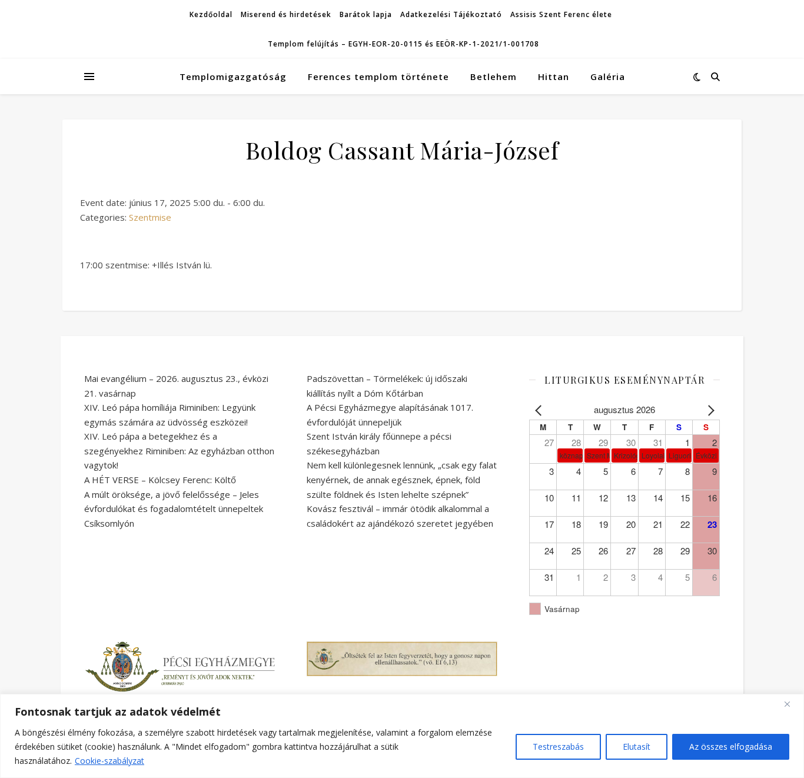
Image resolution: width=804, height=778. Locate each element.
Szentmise (150, 217)
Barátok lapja (366, 14)
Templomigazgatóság (233, 76)
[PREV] (540, 410)
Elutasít (636, 746)
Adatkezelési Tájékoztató (451, 14)
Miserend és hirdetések (286, 14)
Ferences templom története (378, 76)
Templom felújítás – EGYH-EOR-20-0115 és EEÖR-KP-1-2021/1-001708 (403, 44)
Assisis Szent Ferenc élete (561, 14)
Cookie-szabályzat (109, 760)
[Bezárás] (792, 704)
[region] (402, 736)
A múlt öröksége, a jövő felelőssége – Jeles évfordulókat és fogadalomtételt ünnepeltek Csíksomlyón (173, 508)
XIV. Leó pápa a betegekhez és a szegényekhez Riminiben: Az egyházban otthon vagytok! (179, 450)
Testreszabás (558, 746)
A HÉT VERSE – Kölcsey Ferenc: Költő (160, 480)
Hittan (553, 76)
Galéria (607, 76)
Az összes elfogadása (730, 746)
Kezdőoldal (211, 14)
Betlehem (493, 76)
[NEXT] (708, 410)
